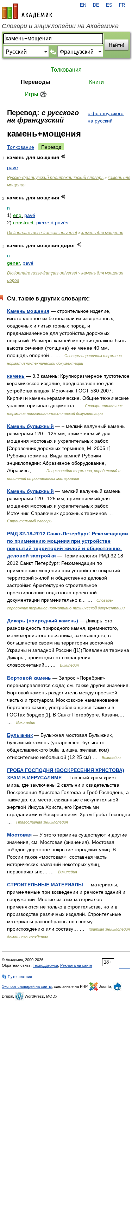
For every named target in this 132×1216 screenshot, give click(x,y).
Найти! (116, 45)
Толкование (20, 147)
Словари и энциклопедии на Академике (60, 25)
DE (96, 5)
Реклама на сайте (76, 965)
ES (109, 5)
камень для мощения (102, 232)
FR (122, 5)
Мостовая (19, 835)
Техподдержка (45, 965)
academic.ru (27, 11)
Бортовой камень (29, 678)
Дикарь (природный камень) (42, 620)
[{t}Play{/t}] (63, 156)
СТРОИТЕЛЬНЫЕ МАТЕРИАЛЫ (45, 884)
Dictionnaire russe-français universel (42, 232)
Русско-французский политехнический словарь (55, 177)
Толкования (66, 70)
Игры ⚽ (36, 94)
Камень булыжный (30, 426)
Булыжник (20, 735)
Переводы (35, 82)
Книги (96, 82)
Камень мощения (28, 311)
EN (83, 5)
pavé (12, 167)
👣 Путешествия (17, 976)
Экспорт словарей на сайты (27, 986)
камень (16, 376)
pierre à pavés (52, 222)
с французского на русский (106, 117)
